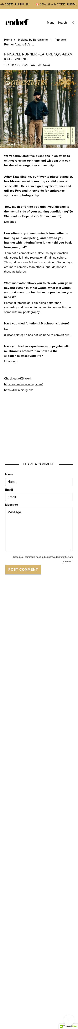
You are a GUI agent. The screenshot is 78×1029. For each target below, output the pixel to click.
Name (9, 474)
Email (9, 489)
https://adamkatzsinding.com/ (23, 384)
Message (11, 504)
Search (62, 22)
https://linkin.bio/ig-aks (18, 390)
